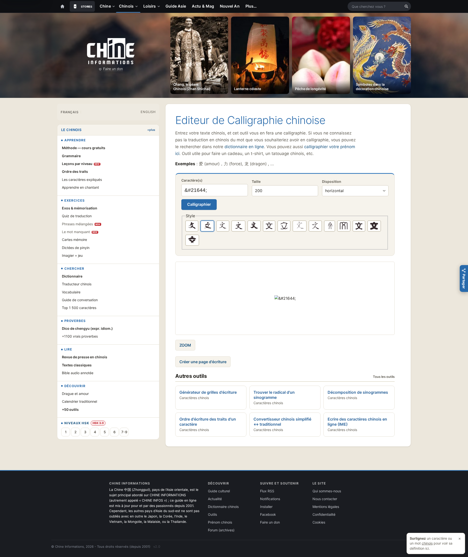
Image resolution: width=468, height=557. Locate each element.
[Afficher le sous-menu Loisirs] (160, 6)
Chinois (126, 6)
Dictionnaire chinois (223, 507)
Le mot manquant (80, 232)
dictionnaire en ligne (244, 146)
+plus (151, 130)
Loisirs (149, 6)
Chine (105, 6)
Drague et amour (75, 394)
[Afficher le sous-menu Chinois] (137, 6)
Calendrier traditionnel (79, 401)
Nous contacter (324, 499)
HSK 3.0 (98, 423)
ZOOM (185, 345)
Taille (256, 181)
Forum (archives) (221, 530)
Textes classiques (77, 365)
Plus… (251, 6)
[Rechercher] (406, 6)
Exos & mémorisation (79, 208)
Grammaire (71, 156)
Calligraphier (199, 204)
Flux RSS (267, 491)
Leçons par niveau (81, 164)
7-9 (124, 432)
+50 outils (70, 409)
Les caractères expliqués (82, 179)
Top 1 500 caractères (79, 308)
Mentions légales (325, 507)
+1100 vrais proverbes (80, 336)
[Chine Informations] (111, 51)
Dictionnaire (72, 276)
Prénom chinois (220, 522)
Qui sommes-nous (326, 491)
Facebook (268, 514)
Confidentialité (323, 514)
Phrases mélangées (81, 224)
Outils (212, 514)
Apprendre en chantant (80, 187)
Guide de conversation (80, 300)
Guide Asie (176, 6)
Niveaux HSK (76, 423)
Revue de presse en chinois (84, 357)
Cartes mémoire (74, 239)
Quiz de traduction (77, 216)
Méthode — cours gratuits (83, 148)
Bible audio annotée (77, 373)
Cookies (318, 522)
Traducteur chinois (76, 284)
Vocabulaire (71, 292)
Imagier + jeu (72, 255)
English (148, 112)
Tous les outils (384, 377)
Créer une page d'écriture (202, 361)
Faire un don (113, 69)
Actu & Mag (203, 6)
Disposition (331, 181)
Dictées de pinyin (75, 248)
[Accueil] (62, 6)
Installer (266, 507)
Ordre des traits (75, 171)
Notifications (270, 499)
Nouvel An (230, 6)
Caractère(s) (192, 180)
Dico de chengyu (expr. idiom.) (87, 328)
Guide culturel (219, 491)
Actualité (215, 499)
